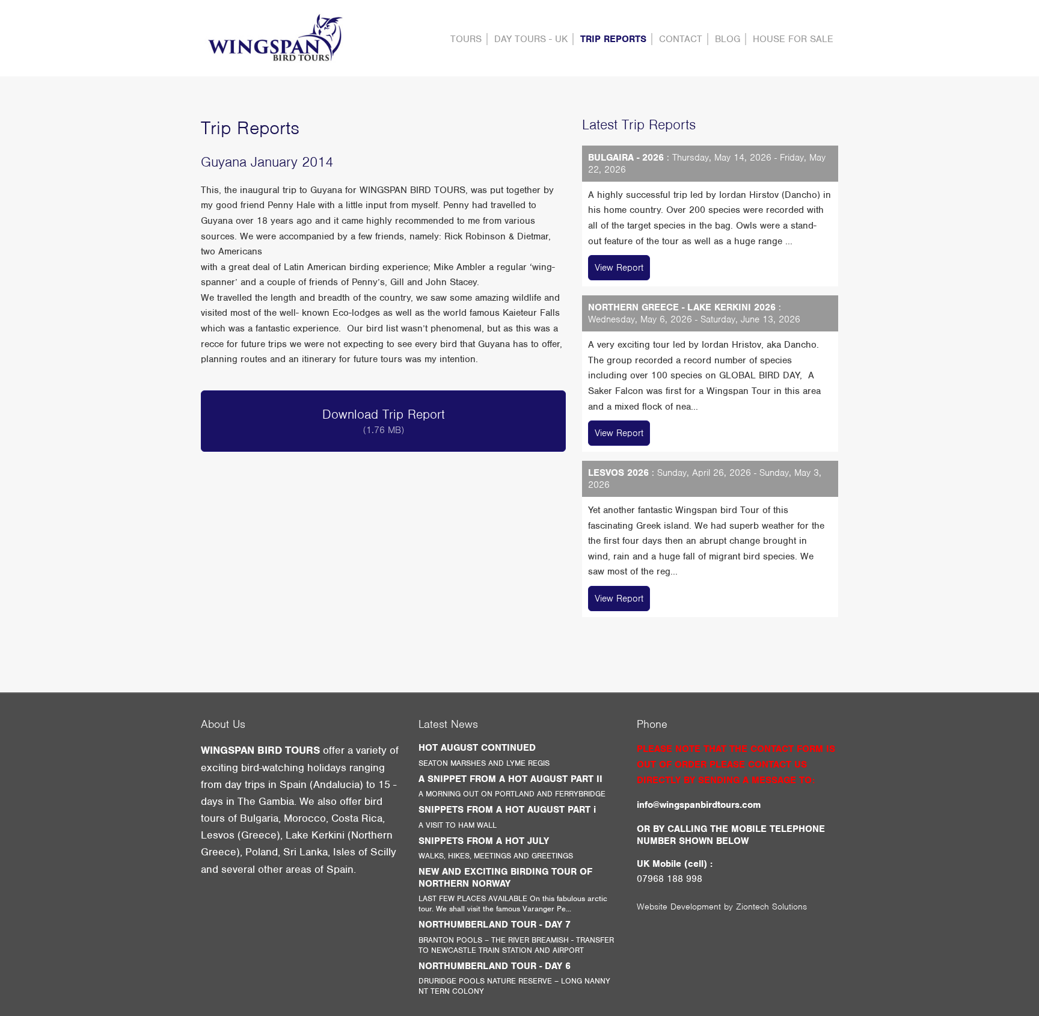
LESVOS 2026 (618, 473)
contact (680, 39)
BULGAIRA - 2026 (626, 158)
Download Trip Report (383, 421)
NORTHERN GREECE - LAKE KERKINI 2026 (682, 307)
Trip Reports (613, 39)
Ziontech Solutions (771, 906)
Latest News (448, 724)
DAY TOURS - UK (531, 39)
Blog (727, 39)
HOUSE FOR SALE (793, 39)
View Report (619, 268)
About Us (223, 724)
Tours (466, 39)
